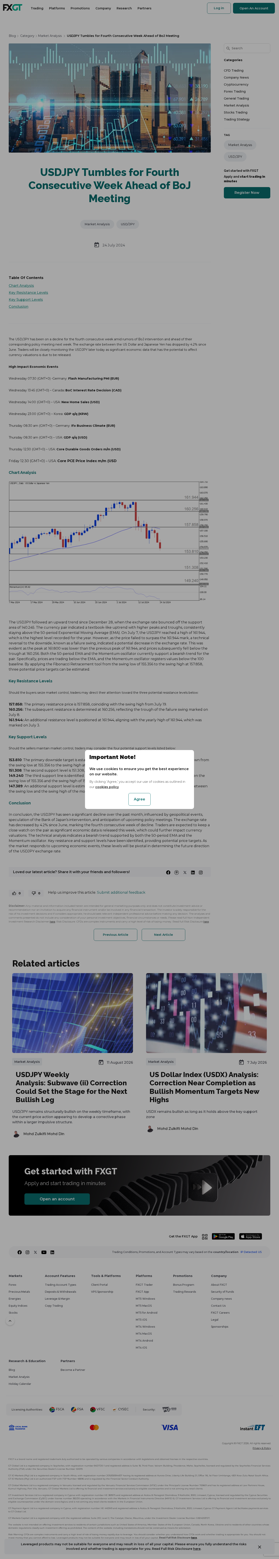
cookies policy (107, 787)
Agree (139, 799)
